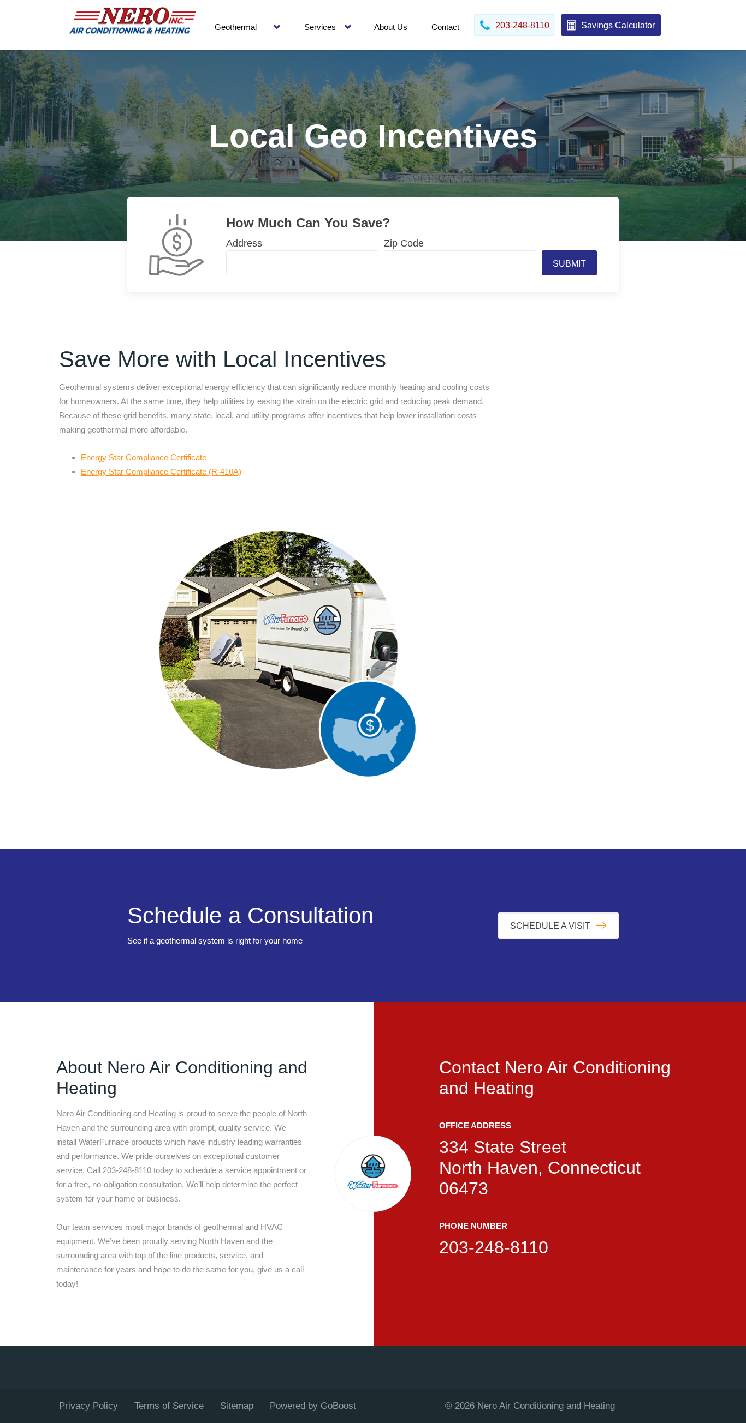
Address (244, 243)
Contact (445, 27)
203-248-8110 (493, 1247)
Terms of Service (169, 1406)
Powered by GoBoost (313, 1406)
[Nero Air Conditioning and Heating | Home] (132, 25)
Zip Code (404, 243)
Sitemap (236, 1406)
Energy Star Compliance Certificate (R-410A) (161, 471)
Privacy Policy (88, 1406)
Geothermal (236, 27)
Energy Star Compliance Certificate (143, 457)
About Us (390, 27)
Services (320, 27)
